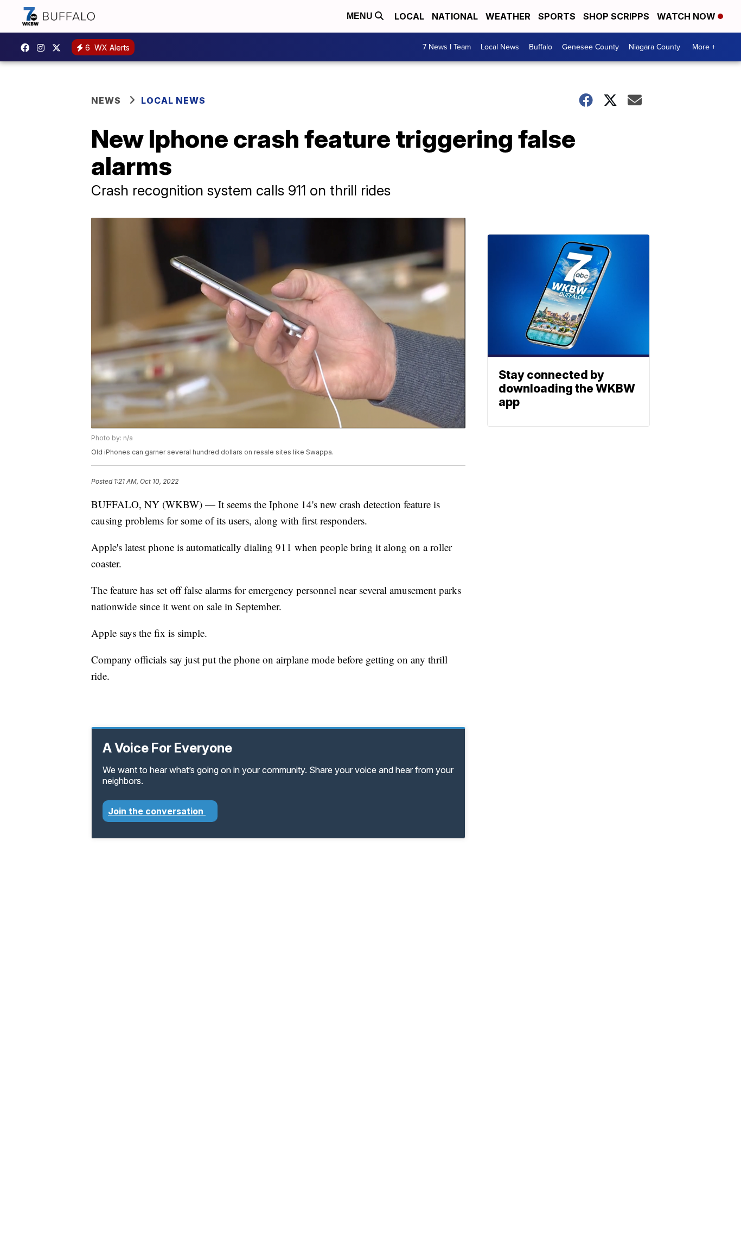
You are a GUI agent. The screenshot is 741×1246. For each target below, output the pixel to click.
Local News (500, 47)
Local (409, 16)
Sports (557, 16)
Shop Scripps (616, 16)
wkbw (43, 47)
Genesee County (590, 47)
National (455, 16)
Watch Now (687, 16)
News (106, 100)
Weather (508, 16)
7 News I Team (447, 47)
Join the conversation (157, 811)
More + (704, 47)
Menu (361, 16)
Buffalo (540, 47)
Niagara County (654, 47)
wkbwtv (28, 47)
